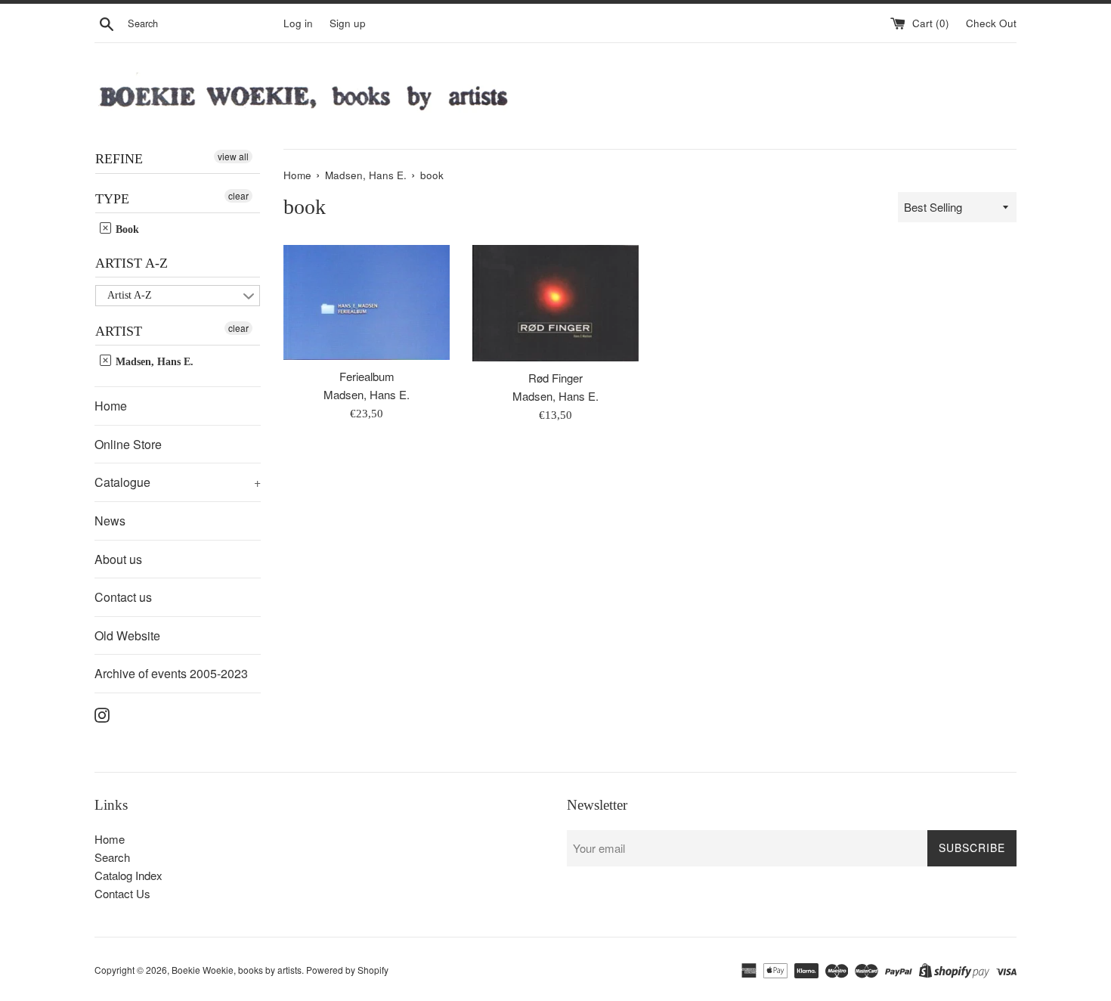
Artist (118, 331)
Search (112, 857)
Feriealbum (367, 376)
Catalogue (177, 482)
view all (233, 156)
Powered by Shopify (347, 969)
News (109, 520)
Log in (298, 23)
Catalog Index (128, 875)
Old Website (127, 635)
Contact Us (122, 893)
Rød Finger (555, 378)
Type (112, 198)
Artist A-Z (131, 263)
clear (238, 195)
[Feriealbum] (366, 302)
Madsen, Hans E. (153, 361)
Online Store (128, 444)
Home (110, 405)
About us (118, 559)
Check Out (991, 23)
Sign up (348, 23)
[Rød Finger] (555, 303)
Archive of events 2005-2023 (171, 673)
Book (126, 229)
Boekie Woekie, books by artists (237, 969)
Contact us (123, 597)
